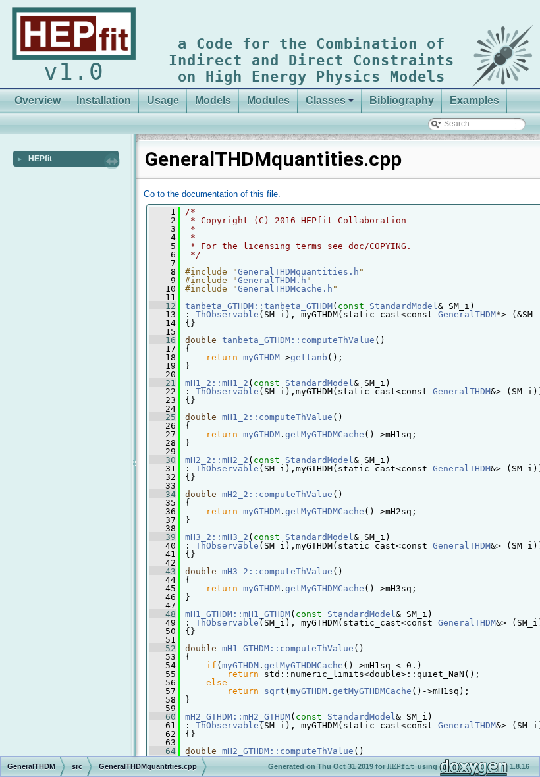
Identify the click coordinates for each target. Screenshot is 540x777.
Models (213, 100)
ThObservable (227, 314)
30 (162, 460)
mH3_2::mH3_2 (216, 537)
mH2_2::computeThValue (277, 494)
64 (162, 751)
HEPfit (40, 158)
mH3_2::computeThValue (277, 571)
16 (162, 340)
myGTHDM (261, 357)
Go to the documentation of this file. (212, 194)
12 (162, 306)
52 (162, 648)
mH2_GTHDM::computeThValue (288, 751)
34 (162, 494)
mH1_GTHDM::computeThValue (288, 648)
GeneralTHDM (467, 314)
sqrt (274, 691)
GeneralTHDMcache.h (285, 289)
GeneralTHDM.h (272, 280)
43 (162, 571)
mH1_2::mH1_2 (216, 383)
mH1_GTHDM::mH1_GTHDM (237, 614)
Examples (474, 100)
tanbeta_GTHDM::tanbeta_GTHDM (259, 306)
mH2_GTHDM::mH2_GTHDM (237, 717)
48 (162, 614)
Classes (326, 100)
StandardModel (403, 306)
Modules (268, 100)
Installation (103, 100)
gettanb (308, 357)
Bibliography (401, 100)
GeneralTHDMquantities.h (298, 272)
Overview (37, 100)
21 (162, 383)
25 (162, 417)
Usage (163, 100)
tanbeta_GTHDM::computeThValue (298, 340)
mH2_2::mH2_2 (216, 460)
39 (162, 537)
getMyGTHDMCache (324, 434)
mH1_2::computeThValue (277, 417)
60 (162, 717)
